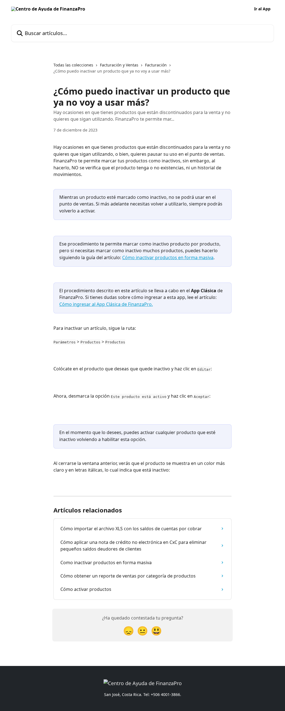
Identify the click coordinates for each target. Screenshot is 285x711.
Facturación (156, 65)
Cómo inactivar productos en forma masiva (167, 257)
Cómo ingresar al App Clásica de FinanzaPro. (106, 304)
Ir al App (262, 9)
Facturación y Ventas (119, 65)
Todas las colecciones (73, 65)
